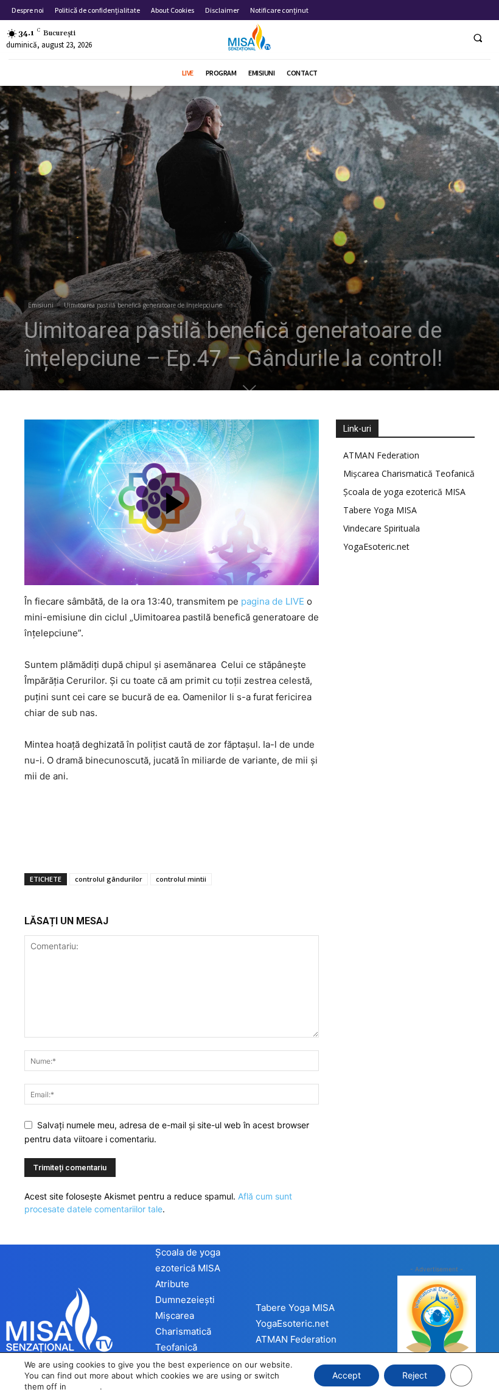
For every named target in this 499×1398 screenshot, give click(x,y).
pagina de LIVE (272, 601)
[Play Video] (171, 502)
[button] (477, 38)
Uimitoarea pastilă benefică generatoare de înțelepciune (143, 305)
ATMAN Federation (381, 455)
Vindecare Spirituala (381, 528)
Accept (346, 1375)
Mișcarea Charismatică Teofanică (409, 473)
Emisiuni (41, 305)
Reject (414, 1375)
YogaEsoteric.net (376, 546)
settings (84, 1386)
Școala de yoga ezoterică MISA (404, 491)
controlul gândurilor (108, 878)
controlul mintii (181, 878)
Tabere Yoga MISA (380, 510)
